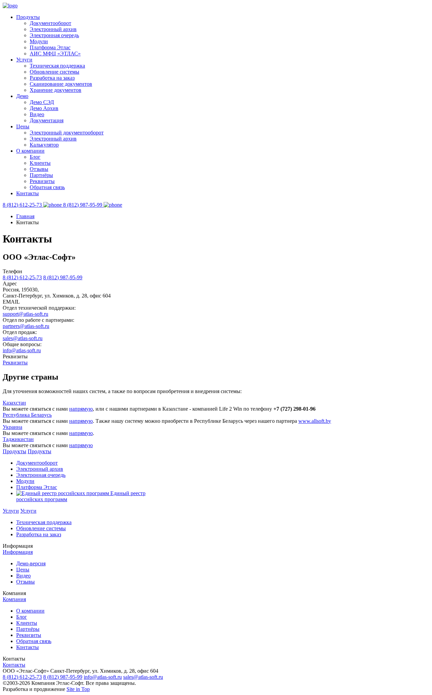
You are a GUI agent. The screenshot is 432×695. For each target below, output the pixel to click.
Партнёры (41, 175)
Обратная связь (47, 187)
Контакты (27, 193)
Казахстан (14, 403)
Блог (35, 157)
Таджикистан (18, 439)
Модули (39, 41)
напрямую (81, 409)
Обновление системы (54, 72)
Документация (46, 120)
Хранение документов (55, 90)
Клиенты (40, 163)
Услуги (24, 59)
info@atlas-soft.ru (22, 350)
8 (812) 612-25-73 (22, 277)
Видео (37, 114)
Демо (22, 96)
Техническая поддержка (57, 66)
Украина (12, 427)
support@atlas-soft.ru (25, 314)
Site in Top (78, 689)
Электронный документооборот (67, 132)
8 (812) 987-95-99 (62, 277)
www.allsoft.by (314, 421)
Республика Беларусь (27, 415)
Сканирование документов (61, 84)
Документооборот (50, 23)
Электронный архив (53, 29)
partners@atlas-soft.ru (26, 326)
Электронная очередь (54, 35)
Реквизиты (42, 181)
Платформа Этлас (50, 47)
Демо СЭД (42, 102)
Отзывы (39, 169)
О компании (30, 151)
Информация (18, 552)
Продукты (28, 17)
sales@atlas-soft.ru (23, 338)
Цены (22, 126)
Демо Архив (44, 108)
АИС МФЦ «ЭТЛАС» (55, 53)
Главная (25, 216)
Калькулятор (44, 145)
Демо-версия (31, 563)
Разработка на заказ (52, 78)
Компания (14, 599)
